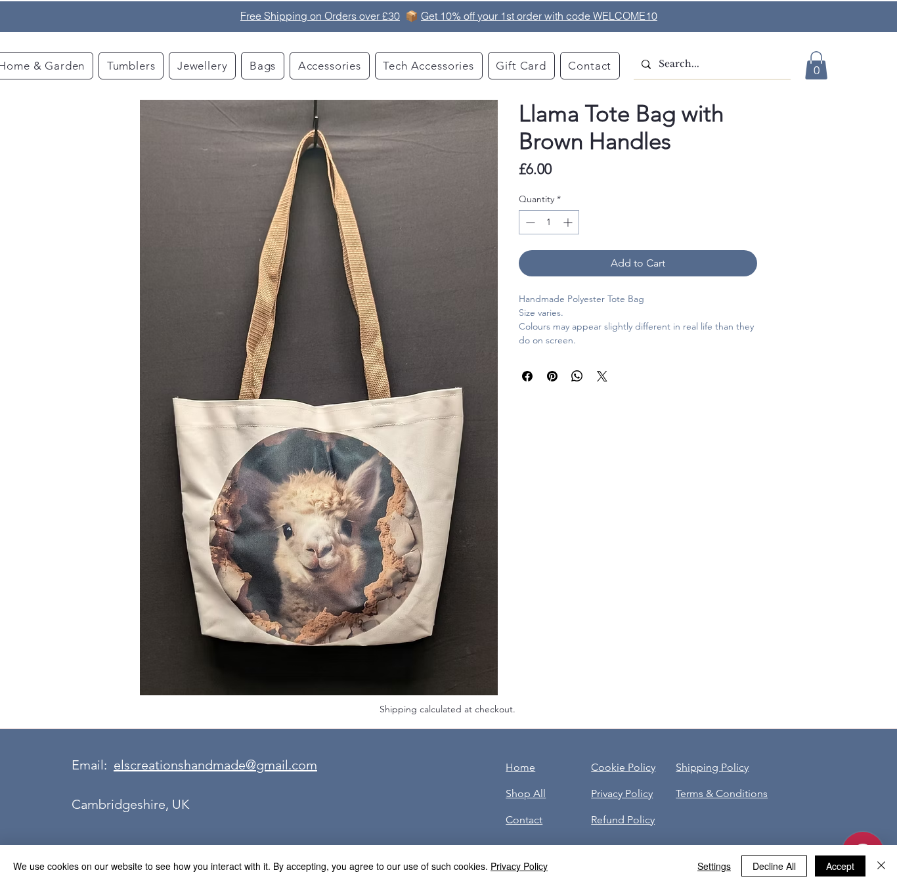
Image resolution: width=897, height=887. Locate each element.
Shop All (526, 793)
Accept (840, 866)
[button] (816, 65)
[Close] (881, 865)
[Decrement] (529, 222)
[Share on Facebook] (527, 376)
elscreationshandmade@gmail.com (215, 765)
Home (520, 767)
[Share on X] (602, 376)
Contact (524, 819)
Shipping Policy (712, 767)
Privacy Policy (519, 866)
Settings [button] (714, 866)
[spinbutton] (549, 222)
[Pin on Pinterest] (552, 376)
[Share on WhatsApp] (577, 376)
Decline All (774, 866)
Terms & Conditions (722, 793)
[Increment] (569, 222)
